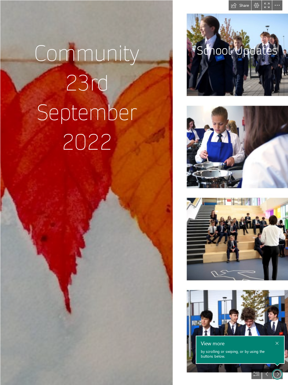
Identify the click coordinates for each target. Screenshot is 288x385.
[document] (144, 192)
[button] (240, 5)
